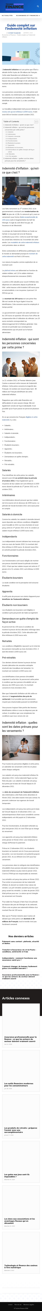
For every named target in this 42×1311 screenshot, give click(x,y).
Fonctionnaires (13, 141)
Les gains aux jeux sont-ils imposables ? (16, 1175)
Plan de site (18, 1304)
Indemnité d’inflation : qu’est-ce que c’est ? (19, 125)
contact (10, 1304)
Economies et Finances (9, 35)
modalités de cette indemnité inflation (25, 242)
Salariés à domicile (14, 136)
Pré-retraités (13, 156)
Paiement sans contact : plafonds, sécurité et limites (20, 942)
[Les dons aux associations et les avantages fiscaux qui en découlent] (21, 1200)
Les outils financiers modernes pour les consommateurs (18, 1084)
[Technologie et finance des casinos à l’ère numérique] (21, 1247)
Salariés (10, 132)
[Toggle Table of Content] (35, 122)
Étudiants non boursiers (15, 147)
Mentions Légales (28, 1304)
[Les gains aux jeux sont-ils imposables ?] (21, 1156)
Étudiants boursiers (14, 143)
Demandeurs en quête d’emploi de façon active (21, 151)
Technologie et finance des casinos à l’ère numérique (20, 1266)
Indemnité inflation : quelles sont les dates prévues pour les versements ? (19, 159)
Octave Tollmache (14, 33)
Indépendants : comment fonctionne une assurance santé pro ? (19, 959)
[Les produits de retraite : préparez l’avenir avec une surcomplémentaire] (21, 1110)
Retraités (12, 154)
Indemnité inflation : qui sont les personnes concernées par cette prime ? (19, 128)
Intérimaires (12, 134)
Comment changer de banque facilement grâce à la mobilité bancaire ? (19, 967)
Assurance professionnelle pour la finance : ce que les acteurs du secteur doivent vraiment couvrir (21, 977)
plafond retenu (10, 270)
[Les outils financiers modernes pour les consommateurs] (21, 1065)
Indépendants (12, 138)
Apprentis (11, 145)
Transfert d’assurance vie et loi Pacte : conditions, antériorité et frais (19, 951)
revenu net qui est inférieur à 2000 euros (17, 112)
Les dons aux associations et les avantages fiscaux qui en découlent (19, 1221)
